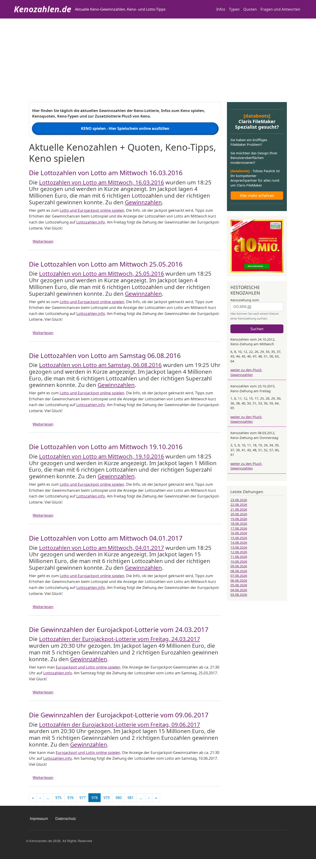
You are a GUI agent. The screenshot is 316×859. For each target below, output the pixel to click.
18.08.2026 (238, 523)
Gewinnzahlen (143, 202)
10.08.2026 (238, 561)
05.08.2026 (238, 585)
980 (118, 797)
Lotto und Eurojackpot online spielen (92, 210)
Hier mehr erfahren (257, 195)
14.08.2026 (238, 542)
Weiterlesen (43, 241)
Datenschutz (65, 818)
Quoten (250, 9)
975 (58, 797)
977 (82, 797)
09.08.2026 (238, 566)
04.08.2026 (238, 590)
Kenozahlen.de (42, 9)
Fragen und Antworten (280, 9)
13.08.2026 (238, 547)
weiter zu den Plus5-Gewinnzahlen (246, 372)
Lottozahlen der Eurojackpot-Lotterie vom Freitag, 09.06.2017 (119, 724)
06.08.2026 (238, 580)
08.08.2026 (238, 571)
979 (106, 797)
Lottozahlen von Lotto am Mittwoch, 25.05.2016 (101, 273)
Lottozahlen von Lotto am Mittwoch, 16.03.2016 (101, 182)
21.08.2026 (238, 509)
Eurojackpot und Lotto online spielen (88, 667)
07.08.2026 (238, 575)
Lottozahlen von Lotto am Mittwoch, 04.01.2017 (101, 547)
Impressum (39, 818)
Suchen (257, 328)
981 (130, 797)
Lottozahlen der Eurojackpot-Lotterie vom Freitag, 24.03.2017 (119, 639)
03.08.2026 (238, 594)
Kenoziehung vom (244, 300)
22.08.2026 (238, 504)
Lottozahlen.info (90, 222)
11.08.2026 (238, 556)
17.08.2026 (238, 528)
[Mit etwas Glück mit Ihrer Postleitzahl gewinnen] (256, 245)
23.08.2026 (238, 500)
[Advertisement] (158, 53)
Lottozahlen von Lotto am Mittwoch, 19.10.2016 (101, 456)
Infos (220, 9)
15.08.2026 (238, 537)
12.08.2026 (238, 552)
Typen (234, 9)
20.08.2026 (238, 514)
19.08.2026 (238, 519)
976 (70, 797)
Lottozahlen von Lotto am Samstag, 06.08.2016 (100, 365)
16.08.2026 (238, 533)
